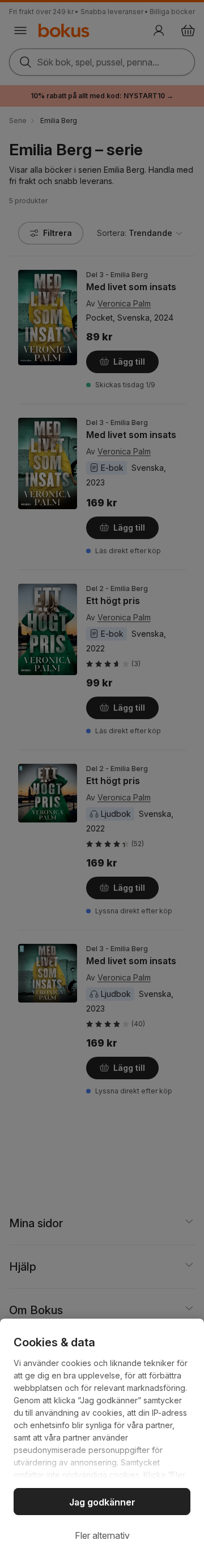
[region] (102, 1438)
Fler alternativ (102, 1535)
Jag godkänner (102, 1502)
